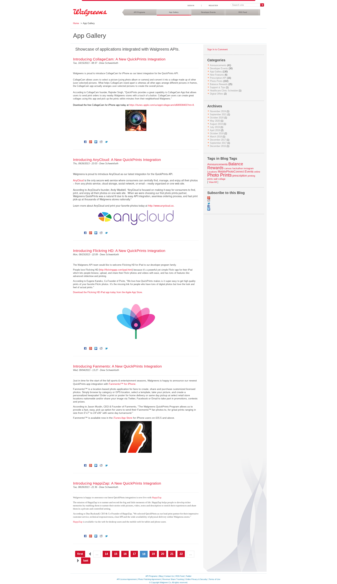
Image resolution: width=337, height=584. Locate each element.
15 (115, 554)
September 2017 (218, 143)
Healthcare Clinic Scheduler (224, 90)
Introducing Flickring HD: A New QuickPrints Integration (119, 251)
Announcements (218, 65)
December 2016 (218, 146)
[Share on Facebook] (85, 141)
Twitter (188, 576)
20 (162, 554)
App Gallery (174, 12)
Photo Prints (216, 81)
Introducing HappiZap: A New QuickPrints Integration (117, 483)
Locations (212, 171)
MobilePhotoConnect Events (235, 171)
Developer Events (208, 12)
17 (134, 554)
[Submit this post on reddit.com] (101, 141)
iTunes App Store (122, 417)
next (77, 560)
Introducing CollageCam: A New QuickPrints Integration (119, 59)
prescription (239, 175)
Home (76, 23)
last (85, 560)
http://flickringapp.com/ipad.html (116, 269)
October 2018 (217, 133)
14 (106, 554)
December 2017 (218, 139)
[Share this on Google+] (90, 141)
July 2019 (215, 127)
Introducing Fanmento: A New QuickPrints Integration (117, 366)
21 (171, 554)
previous (89, 554)
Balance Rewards (219, 84)
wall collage (219, 179)
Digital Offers (216, 93)
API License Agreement (127, 579)
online (257, 171)
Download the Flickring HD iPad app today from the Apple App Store (107, 292)
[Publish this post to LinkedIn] (95, 141)
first (80, 554)
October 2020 (217, 117)
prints (210, 179)
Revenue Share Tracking (173, 579)
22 (181, 554)
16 (125, 554)
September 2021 (218, 114)
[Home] (90, 12)
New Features (217, 74)
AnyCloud (78, 180)
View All (213, 182)
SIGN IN (190, 6)
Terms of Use (214, 579)
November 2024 (218, 111)
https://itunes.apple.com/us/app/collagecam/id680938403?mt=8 (161, 105)
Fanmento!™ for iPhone (122, 383)
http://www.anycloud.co (161, 205)
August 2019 (216, 124)
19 (153, 554)
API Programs (139, 12)
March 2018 (216, 136)
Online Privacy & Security (196, 579)
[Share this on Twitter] (106, 141)
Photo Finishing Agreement (149, 579)
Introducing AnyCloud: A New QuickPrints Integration (117, 160)
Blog (161, 576)
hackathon (237, 168)
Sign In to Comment (217, 49)
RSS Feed (243, 12)
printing (251, 175)
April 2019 (215, 130)
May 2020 (215, 120)
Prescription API (218, 78)
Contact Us (169, 576)
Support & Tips (217, 87)
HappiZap (156, 497)
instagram (249, 168)
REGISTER (213, 6)
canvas (228, 168)
